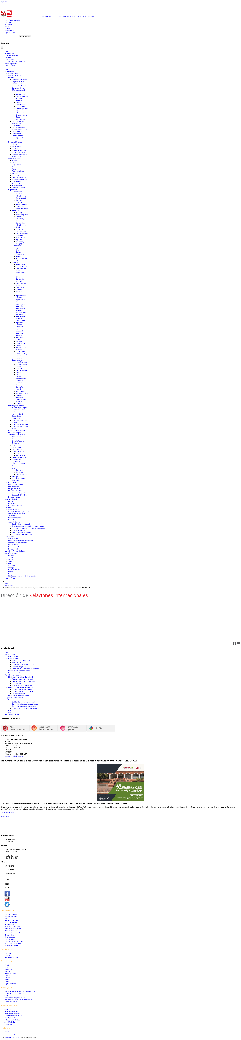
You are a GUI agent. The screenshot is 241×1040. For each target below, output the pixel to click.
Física (18, 385)
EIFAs (10, 710)
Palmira (11, 574)
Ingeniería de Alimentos (20, 301)
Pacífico (11, 572)
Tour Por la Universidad (16, 435)
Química (18, 404)
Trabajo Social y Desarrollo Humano (21, 356)
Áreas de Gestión (14, 522)
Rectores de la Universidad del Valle (19, 85)
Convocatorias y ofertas (16, 514)
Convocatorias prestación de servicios (25, 669)
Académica (19, 194)
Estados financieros (19, 177)
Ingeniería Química (19, 338)
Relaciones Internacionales (21, 532)
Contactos (8, 1024)
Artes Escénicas (21, 362)
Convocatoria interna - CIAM (22, 689)
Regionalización (21, 198)
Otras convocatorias (19, 694)
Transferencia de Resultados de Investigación (28, 526)
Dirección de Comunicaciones (18, 135)
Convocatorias (13, 545)
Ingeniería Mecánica (19, 334)
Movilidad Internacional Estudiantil (20, 541)
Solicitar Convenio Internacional (23, 702)
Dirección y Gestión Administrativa (21, 376)
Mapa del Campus (14, 433)
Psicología (19, 213)
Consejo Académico (15, 75)
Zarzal (10, 559)
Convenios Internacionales (17, 700)
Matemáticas (20, 391)
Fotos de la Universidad (16, 431)
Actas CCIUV (12, 516)
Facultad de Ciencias (19, 458)
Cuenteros (19, 470)
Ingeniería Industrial (19, 330)
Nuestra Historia (14, 497)
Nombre (15, 167)
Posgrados (12, 503)
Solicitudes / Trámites (12, 1020)
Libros (7, 1032)
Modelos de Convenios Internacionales (25, 708)
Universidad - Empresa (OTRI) (15, 998)
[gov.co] (4, 2)
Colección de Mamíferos (16, 417)
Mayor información (7, 813)
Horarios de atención (12, 937)
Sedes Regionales (11, 64)
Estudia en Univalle (11, 55)
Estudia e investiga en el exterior (23, 681)
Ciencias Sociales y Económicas (22, 234)
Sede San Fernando (19, 464)
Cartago (11, 568)
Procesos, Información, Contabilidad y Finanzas (21, 398)
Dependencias (13, 190)
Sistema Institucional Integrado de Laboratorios (29, 528)
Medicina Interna (22, 393)
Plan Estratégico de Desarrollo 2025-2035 (19, 494)
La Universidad (10, 53)
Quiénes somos (13, 509)
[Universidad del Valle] (6, 832)
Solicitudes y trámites (12, 714)
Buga (10, 563)
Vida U (14, 468)
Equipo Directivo (14, 489)
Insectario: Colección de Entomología (19, 411)
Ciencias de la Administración (21, 224)
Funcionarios (20, 107)
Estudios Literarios (19, 292)
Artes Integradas (22, 215)
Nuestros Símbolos (15, 142)
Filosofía (19, 383)
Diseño (18, 372)
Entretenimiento (21, 474)
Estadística (19, 289)
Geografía (19, 387)
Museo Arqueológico (19, 408)
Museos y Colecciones (16, 406)
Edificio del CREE (17, 449)
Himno (14, 144)
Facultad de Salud (14, 547)
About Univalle (10, 1022)
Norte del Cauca (14, 570)
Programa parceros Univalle (22, 685)
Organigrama (17, 165)
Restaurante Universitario (16, 446)
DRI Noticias (9, 586)
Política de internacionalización (19, 671)
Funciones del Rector (19, 80)
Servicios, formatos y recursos (19, 512)
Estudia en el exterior (12, 1014)
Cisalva (18, 252)
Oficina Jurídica (17, 132)
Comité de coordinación (20, 103)
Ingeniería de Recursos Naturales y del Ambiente (21, 311)
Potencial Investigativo (20, 179)
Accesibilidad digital (11, 945)
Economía (19, 381)
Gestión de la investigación (21, 524)
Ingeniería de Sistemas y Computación (20, 318)
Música (18, 345)
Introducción (20, 94)
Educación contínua (11, 957)
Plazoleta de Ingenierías (16, 461)
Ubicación (15, 173)
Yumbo (10, 557)
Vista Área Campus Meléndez (18, 479)
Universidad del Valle (12, 1037)
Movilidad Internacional (13, 675)
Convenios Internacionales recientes (25, 704)
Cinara (18, 250)
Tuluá (10, 561)
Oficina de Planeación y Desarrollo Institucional (19, 123)
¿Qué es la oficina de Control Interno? (22, 98)
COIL (10, 712)
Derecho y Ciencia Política (21, 230)
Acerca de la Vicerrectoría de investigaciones (20, 991)
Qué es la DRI (13, 539)
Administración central (20, 171)
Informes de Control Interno (21, 114)
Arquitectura (20, 264)
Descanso (19, 472)
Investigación (9, 57)
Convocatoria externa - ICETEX (23, 692)
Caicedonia (12, 566)
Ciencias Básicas (21, 266)
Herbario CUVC (17, 414)
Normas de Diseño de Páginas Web (19, 155)
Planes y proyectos (15, 491)
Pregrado (11, 501)
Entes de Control (18, 186)
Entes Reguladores (20, 118)
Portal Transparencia (12, 20)
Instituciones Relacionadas (16, 182)
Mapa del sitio (9, 30)
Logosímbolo (16, 146)
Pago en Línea (10, 33)
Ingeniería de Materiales (20, 305)
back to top (5, 816)
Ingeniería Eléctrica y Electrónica (20, 325)
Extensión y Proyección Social (15, 61)
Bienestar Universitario (20, 201)
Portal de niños (13, 487)
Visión (14, 163)
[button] (120, 635)
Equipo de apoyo (18, 662)
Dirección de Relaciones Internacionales (18, 1000)
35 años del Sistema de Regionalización (22, 576)
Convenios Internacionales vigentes (24, 706)
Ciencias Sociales (22, 370)
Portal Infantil (9, 22)
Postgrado (8, 955)
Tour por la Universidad (13, 933)
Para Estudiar (20, 455)
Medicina (19, 341)
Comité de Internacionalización (23, 665)
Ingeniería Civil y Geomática (21, 297)
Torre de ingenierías (19, 466)
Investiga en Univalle (12, 1018)
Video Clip (15, 476)
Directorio (8, 24)
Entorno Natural (18, 451)
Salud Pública (20, 352)
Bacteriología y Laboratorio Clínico (21, 275)
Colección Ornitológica (20, 424)
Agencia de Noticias (19, 139)
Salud (18, 227)
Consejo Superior (14, 73)
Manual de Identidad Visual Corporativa (19, 151)
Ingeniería (19, 240)
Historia (18, 389)
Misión (14, 161)
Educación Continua (15, 505)
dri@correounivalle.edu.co (14, 756)
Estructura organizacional (21, 660)
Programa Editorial (18, 530)
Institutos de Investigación (16, 247)
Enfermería (20, 287)
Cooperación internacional (17, 543)
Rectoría (11, 78)
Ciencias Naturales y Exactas (20, 219)
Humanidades (21, 237)
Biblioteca (8, 28)
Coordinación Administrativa (22, 534)
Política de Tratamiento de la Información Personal (14, 942)
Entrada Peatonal (18, 441)
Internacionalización (12, 59)
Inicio (6, 51)
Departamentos (17, 360)
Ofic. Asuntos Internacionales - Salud (21, 673)
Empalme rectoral (18, 82)
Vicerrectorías (17, 192)
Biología (19, 368)
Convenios (15, 175)
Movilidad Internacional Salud (18, 696)
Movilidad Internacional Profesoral (20, 687)
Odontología (20, 343)
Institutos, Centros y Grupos (15, 993)
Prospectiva (20, 254)
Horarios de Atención (15, 485)
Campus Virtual (10, 66)
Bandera (15, 148)
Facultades (15, 210)
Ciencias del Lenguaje (20, 280)
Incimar (18, 256)
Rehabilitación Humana (21, 348)
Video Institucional (18, 188)
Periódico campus (11, 1034)
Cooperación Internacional (14, 698)
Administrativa (21, 196)
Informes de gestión (15, 518)
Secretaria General (18, 88)
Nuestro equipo (13, 658)
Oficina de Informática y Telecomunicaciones (19, 128)
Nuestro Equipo (13, 549)
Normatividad (13, 482)
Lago (17, 453)
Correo (7, 26)
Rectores (15, 169)
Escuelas (15, 262)
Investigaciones (21, 204)
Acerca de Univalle (14, 159)
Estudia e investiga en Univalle (22, 679)
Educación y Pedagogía (20, 243)
